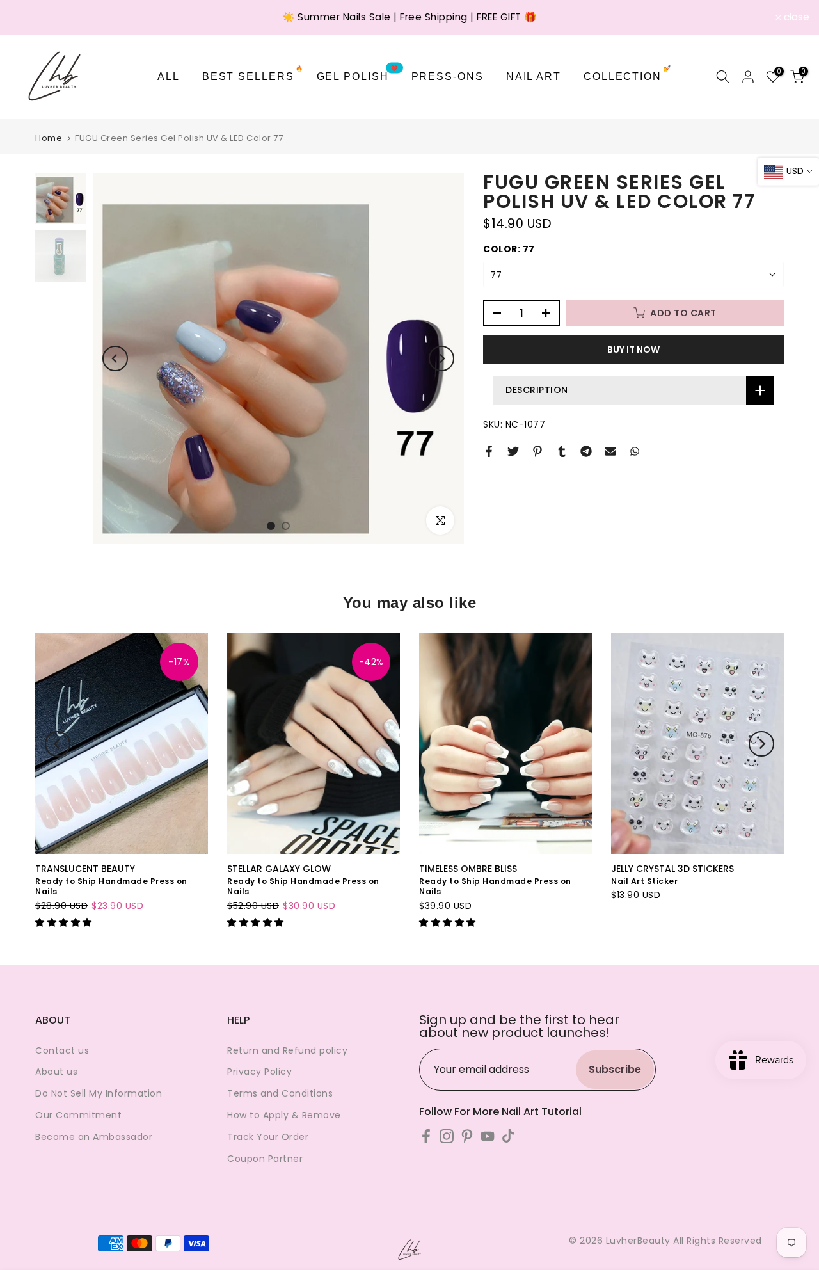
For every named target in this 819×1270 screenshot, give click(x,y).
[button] (65, 922)
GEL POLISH (358, 75)
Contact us (62, 1050)
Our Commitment (78, 1115)
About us (56, 1071)
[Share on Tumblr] (562, 451)
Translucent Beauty (85, 868)
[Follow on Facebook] (426, 1136)
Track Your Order (267, 1136)
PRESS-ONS (447, 76)
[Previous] (115, 358)
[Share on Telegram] (586, 451)
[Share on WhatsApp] (634, 451)
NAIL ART (533, 76)
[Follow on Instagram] (447, 1136)
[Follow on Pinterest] (467, 1136)
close (29, 17)
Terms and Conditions (280, 1093)
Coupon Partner (265, 1158)
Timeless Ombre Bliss (468, 868)
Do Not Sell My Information (98, 1093)
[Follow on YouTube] (488, 1136)
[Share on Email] (610, 451)
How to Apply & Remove (284, 1115)
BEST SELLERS (253, 75)
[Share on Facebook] (489, 451)
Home (48, 138)
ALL (168, 76)
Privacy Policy (259, 1071)
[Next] (441, 358)
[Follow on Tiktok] (508, 1136)
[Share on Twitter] (513, 451)
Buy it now (633, 349)
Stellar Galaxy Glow (279, 868)
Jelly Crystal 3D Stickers (672, 868)
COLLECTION (628, 75)
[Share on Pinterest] (537, 451)
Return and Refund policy (287, 1050)
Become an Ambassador (93, 1136)
